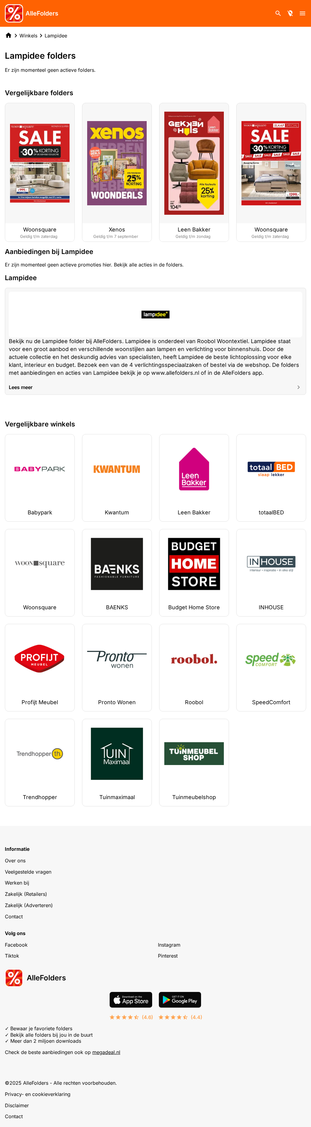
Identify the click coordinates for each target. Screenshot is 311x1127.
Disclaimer (17, 1105)
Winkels (28, 36)
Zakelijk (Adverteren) (29, 905)
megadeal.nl (106, 1052)
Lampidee (56, 36)
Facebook (16, 945)
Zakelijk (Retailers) (26, 894)
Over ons (15, 860)
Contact (14, 916)
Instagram (169, 945)
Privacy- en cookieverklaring (37, 1094)
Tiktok (12, 956)
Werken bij (17, 883)
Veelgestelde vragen (28, 872)
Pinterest (168, 956)
